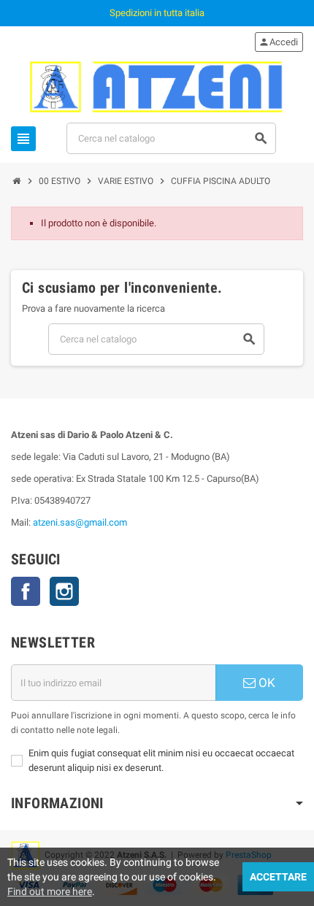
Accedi (278, 42)
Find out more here (49, 891)
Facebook (25, 591)
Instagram (64, 591)
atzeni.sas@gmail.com (80, 522)
